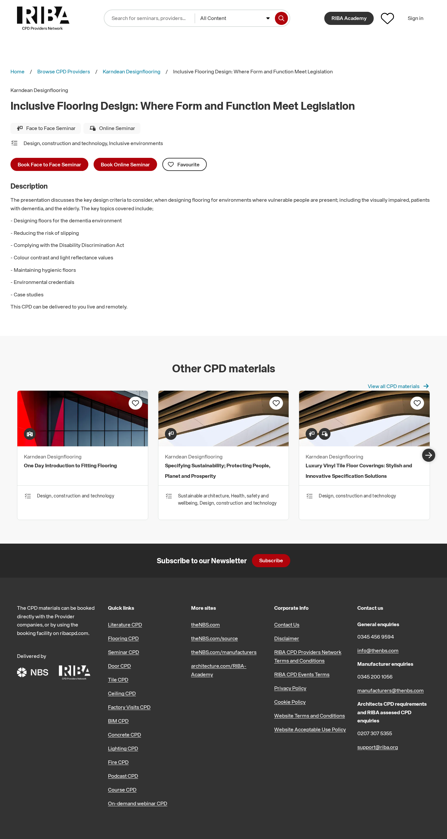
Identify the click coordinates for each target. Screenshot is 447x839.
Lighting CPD (123, 748)
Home (17, 71)
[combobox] (235, 18)
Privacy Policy (290, 688)
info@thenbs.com (378, 650)
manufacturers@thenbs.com (390, 690)
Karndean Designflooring (131, 71)
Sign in (415, 18)
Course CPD (122, 790)
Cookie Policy (290, 702)
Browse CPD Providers (63, 71)
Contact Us (286, 624)
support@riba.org (377, 747)
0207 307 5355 (374, 733)
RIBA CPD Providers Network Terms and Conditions (307, 656)
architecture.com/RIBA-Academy (218, 670)
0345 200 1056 (375, 677)
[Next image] (428, 455)
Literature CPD (125, 624)
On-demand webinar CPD (137, 803)
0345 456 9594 (375, 637)
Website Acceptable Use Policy (310, 729)
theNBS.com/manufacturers (224, 652)
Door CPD (119, 666)
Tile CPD (118, 679)
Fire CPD (118, 762)
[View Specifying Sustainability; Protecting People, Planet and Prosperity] (223, 444)
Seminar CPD (123, 652)
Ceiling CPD (122, 693)
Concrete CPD (124, 734)
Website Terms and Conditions (309, 716)
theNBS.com (205, 624)
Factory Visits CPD (129, 707)
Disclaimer (286, 638)
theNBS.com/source (214, 638)
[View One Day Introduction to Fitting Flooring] (82, 444)
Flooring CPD (123, 638)
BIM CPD (118, 721)
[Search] (281, 18)
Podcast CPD (123, 776)
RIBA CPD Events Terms (302, 674)
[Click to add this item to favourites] (135, 403)
